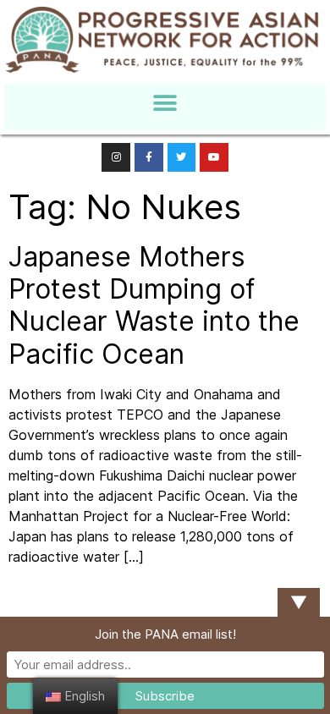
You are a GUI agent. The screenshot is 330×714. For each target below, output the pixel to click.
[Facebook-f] (149, 157)
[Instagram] (116, 157)
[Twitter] (182, 157)
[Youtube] (214, 157)
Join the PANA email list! (165, 634)
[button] (165, 103)
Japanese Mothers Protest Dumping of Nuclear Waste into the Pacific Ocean (154, 305)
